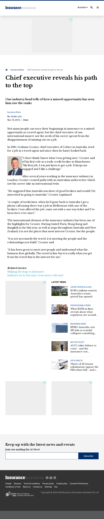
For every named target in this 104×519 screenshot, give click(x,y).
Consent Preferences (79, 483)
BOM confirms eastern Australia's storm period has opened (83, 293)
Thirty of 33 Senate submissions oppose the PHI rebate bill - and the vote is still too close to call (84, 367)
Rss (56, 487)
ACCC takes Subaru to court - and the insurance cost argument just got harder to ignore (83, 348)
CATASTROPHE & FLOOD (81, 287)
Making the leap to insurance (25, 271)
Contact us (37, 487)
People (8, 483)
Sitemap (48, 487)
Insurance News (17, 70)
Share (25, 120)
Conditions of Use (12, 487)
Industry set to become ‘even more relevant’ (35, 275)
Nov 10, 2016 (13, 120)
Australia (82, 7)
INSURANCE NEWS (78, 324)
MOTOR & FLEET (77, 342)
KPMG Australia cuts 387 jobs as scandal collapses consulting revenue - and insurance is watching (83, 330)
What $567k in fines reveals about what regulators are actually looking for (83, 311)
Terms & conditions (32, 483)
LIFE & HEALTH (76, 360)
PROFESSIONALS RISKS (80, 305)
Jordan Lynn (16, 116)
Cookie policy (61, 483)
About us (27, 487)
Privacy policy (48, 483)
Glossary (17, 483)
